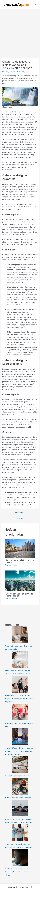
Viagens (5, 72)
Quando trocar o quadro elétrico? (17, 776)
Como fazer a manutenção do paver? (18, 798)
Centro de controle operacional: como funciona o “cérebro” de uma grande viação (18, 872)
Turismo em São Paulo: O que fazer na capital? (19, 594)
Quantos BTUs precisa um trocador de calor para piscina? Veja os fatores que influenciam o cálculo (19, 751)
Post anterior (20, 512)
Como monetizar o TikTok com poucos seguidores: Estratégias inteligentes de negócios (19, 698)
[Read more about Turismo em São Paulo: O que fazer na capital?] (20, 581)
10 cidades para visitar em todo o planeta (19, 561)
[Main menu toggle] (35, 4)
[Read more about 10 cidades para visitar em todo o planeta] (20, 548)
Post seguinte (20, 518)
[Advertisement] (20, 30)
